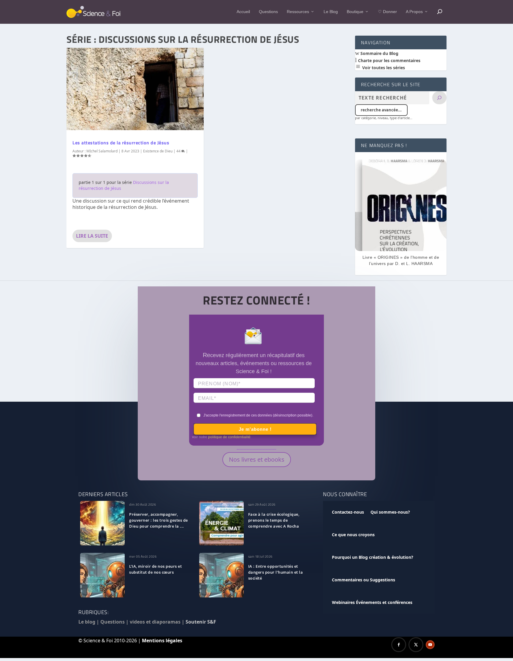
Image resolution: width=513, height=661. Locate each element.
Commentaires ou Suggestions (363, 580)
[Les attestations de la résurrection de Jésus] (135, 89)
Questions (268, 11)
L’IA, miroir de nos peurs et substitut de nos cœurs (155, 569)
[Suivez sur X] (415, 644)
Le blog (86, 622)
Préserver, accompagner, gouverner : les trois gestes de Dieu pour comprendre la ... (158, 520)
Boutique (355, 11)
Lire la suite (92, 236)
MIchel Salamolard (102, 151)
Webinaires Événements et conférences (372, 602)
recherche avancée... (381, 110)
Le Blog (331, 11)
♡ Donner (387, 11)
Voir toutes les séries (383, 67)
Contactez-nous (348, 512)
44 (178, 151)
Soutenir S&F (201, 622)
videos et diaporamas (155, 622)
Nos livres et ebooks (256, 459)
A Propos (414, 11)
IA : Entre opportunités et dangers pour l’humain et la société (275, 572)
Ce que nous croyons (353, 534)
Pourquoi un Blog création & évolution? (372, 557)
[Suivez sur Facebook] (398, 644)
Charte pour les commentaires (388, 60)
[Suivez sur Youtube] (430, 644)
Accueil (243, 11)
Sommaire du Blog (378, 53)
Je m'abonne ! (255, 429)
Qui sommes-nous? (390, 512)
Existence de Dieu (157, 151)
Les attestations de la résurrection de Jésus (120, 142)
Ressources (298, 11)
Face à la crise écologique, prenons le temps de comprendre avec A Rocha (274, 520)
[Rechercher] (439, 97)
